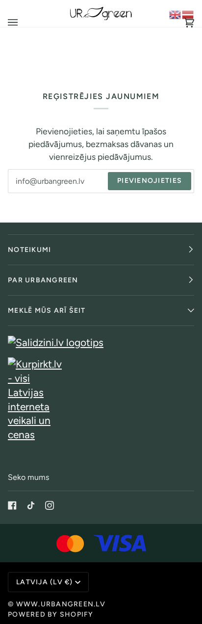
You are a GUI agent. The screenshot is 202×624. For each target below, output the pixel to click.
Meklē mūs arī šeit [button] (47, 310)
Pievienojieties (149, 180)
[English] (175, 13)
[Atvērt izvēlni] (22, 23)
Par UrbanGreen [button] (43, 280)
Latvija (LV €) (44, 582)
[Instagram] (49, 505)
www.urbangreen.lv (60, 604)
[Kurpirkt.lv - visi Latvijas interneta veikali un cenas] (101, 399)
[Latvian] (188, 13)
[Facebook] (12, 505)
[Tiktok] (30, 505)
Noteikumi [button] (29, 250)
